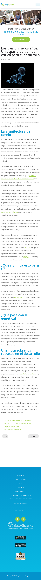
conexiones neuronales (23, 423)
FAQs (20, 483)
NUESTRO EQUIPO (20, 491)
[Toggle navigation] (38, 4)
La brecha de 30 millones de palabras (17, 420)
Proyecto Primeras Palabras (28, 374)
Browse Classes (21, 39)
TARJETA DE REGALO (20, 479)
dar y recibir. (18, 297)
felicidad (26, 257)
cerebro (7, 423)
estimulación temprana (12, 429)
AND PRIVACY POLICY (25, 499)
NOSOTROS (20, 475)
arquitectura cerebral (11, 426)
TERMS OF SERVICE (15, 499)
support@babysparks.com (20, 503)
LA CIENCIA (21, 487)
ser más (27, 247)
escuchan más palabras (9, 212)
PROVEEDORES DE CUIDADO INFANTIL (20, 495)
